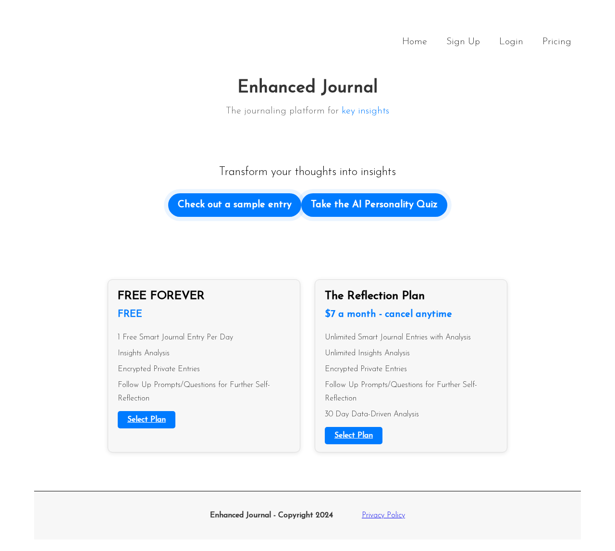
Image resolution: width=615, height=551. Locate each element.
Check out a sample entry (235, 205)
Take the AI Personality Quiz (374, 205)
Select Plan (146, 420)
